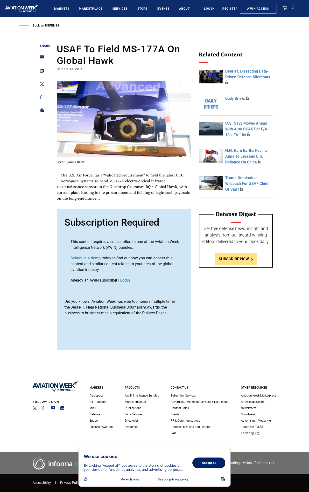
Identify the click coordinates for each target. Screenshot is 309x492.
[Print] (40, 111)
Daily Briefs (235, 98)
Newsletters (248, 408)
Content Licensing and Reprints (191, 427)
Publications (133, 408)
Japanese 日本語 (252, 427)
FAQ (173, 433)
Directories (132, 420)
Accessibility (42, 483)
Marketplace (91, 8)
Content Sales (180, 408)
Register (230, 8)
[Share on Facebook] (40, 98)
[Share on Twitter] (40, 85)
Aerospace (96, 395)
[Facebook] (44, 409)
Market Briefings (135, 402)
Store (142, 8)
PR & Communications (185, 420)
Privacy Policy (70, 483)
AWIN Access (258, 8)
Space (94, 420)
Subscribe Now (234, 259)
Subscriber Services (183, 395)
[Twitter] (35, 409)
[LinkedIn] (62, 409)
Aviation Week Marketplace (258, 395)
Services (120, 8)
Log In (209, 8)
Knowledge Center (253, 402)
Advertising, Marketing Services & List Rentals (200, 402)
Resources (131, 427)
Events (163, 8)
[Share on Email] (40, 58)
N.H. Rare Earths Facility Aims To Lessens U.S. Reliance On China (246, 156)
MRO (93, 408)
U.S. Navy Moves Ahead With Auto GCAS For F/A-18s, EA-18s (247, 129)
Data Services (133, 414)
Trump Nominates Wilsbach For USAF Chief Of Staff (247, 183)
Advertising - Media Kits (256, 420)
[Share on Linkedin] (40, 72)
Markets (61, 8)
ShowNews (248, 414)
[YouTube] (53, 409)
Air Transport (98, 402)
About (184, 8)
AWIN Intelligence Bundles (142, 395)
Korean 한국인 (250, 433)
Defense (52, 25)
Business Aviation (101, 427)
